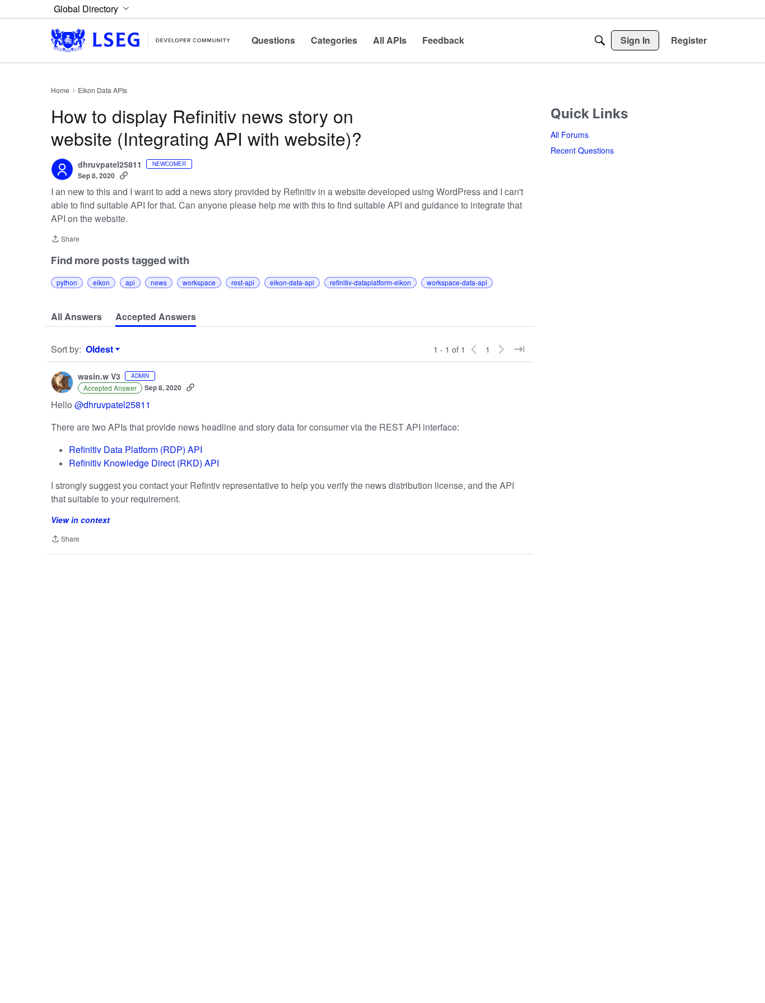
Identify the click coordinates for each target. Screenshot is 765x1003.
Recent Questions (582, 150)
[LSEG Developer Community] (140, 40)
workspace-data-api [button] (457, 282)
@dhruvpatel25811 (112, 404)
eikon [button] (101, 282)
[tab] (76, 316)
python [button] (67, 282)
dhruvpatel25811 (110, 165)
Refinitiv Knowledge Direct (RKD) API (144, 462)
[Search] (600, 40)
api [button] (130, 282)
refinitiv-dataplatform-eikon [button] (370, 282)
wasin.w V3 (99, 377)
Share (65, 240)
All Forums (570, 134)
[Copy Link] (123, 175)
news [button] (159, 282)
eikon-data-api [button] (292, 282)
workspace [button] (199, 282)
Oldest (101, 349)
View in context (80, 519)
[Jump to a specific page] (519, 349)
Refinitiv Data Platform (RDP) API (135, 449)
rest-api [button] (242, 282)
